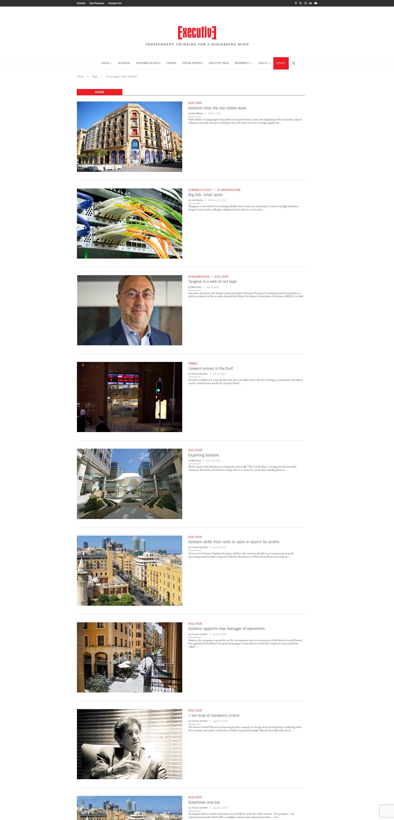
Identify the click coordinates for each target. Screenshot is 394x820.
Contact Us (114, 3)
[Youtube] (315, 3)
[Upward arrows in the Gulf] (129, 397)
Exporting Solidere (203, 455)
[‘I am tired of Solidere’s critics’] (129, 744)
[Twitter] (300, 3)
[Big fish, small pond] (129, 223)
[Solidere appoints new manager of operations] (129, 657)
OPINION (171, 63)
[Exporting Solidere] (129, 484)
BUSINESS (124, 63)
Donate (81, 3)
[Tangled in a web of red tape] (129, 310)
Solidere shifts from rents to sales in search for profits (233, 542)
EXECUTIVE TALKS (219, 63)
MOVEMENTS (242, 63)
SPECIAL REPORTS (192, 63)
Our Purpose (96, 3)
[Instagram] (306, 3)
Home (80, 76)
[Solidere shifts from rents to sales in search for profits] (129, 571)
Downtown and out (204, 802)
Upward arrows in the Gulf (210, 368)
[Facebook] (296, 3)
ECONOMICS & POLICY (148, 63)
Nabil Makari (197, 113)
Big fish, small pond (205, 195)
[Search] (294, 63)
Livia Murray (197, 200)
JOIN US (263, 63)
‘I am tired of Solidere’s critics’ (214, 715)
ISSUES (105, 63)
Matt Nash (196, 287)
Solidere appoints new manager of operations (226, 628)
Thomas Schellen (199, 374)
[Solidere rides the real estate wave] (129, 137)
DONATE (281, 63)
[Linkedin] (310, 3)
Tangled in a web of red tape (212, 281)
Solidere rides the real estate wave (217, 108)
